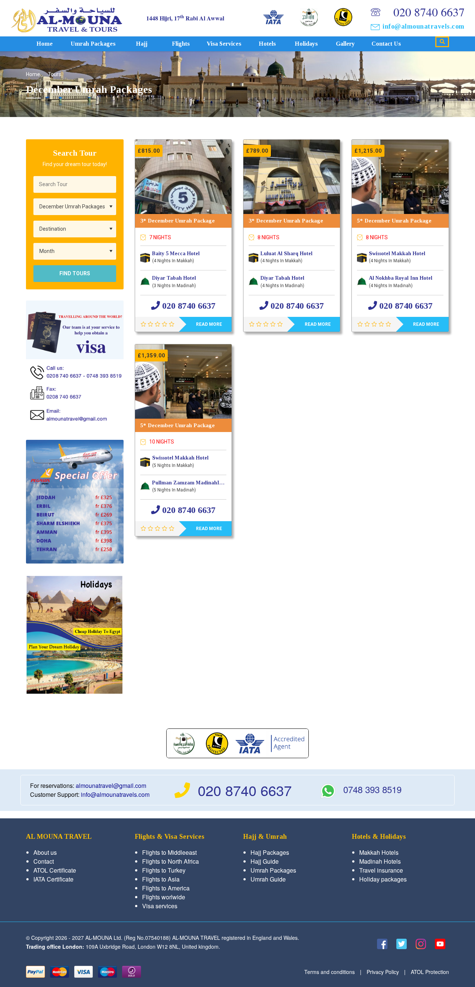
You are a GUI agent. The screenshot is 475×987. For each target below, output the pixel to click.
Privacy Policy (383, 971)
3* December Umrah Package (177, 221)
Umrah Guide (268, 879)
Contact (43, 861)
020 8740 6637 (429, 12)
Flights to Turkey (164, 870)
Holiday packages (383, 879)
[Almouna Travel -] (66, 18)
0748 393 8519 (372, 789)
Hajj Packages (269, 852)
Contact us (386, 43)
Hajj (141, 43)
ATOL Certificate (54, 870)
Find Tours (74, 273)
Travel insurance (381, 870)
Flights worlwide (163, 897)
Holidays (306, 43)
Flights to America (166, 888)
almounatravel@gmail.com (111, 785)
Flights (181, 43)
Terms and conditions (329, 971)
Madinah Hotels (380, 861)
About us (45, 852)
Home (44, 43)
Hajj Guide (264, 861)
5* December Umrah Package (394, 221)
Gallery (345, 43)
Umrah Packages (93, 43)
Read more (209, 324)
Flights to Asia (161, 879)
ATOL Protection (430, 971)
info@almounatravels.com (424, 26)
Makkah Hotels (379, 852)
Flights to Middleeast (169, 852)
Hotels (267, 43)
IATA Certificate (53, 879)
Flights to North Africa (170, 861)
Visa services (224, 43)
